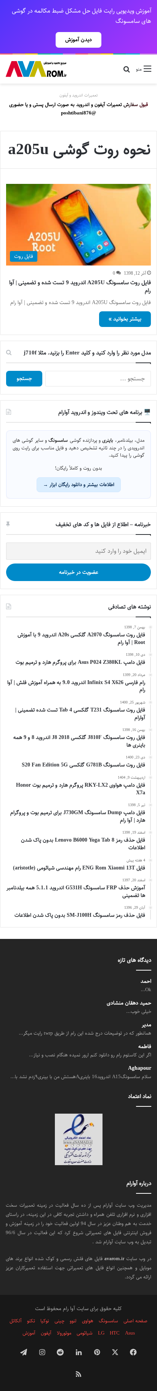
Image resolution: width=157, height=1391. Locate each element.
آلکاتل (16, 1321)
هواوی (87, 1321)
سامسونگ (108, 1321)
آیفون (46, 1333)
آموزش (28, 1333)
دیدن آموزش (78, 39)
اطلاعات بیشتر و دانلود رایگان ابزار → (78, 484)
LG (101, 1333)
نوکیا (44, 1321)
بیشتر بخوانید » (125, 319)
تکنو (31, 1321)
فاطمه (144, 1047)
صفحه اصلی (135, 1321)
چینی (59, 1321)
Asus (130, 1333)
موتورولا (64, 1333)
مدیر (146, 1025)
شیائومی (85, 1333)
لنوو (73, 1321)
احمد (146, 981)
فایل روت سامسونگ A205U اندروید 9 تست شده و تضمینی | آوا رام (80, 286)
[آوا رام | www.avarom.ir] (36, 69)
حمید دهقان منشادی (129, 1003)
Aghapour (139, 1068)
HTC (115, 1333)
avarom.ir (114, 1258)
